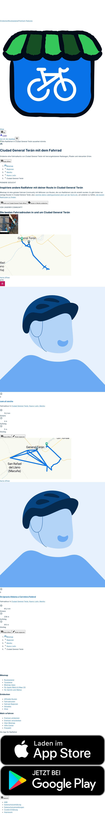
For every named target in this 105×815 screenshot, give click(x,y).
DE (4, 132)
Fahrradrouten (9, 701)
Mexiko (9, 172)
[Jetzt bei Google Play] (52, 780)
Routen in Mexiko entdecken (38, 203)
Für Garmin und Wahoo (13, 690)
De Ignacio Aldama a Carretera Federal (18, 597)
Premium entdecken (11, 718)
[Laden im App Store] (52, 750)
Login (4, 136)
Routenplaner (13, 21)
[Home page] (52, 10)
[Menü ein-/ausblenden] (17, 138)
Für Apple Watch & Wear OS (15, 687)
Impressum (8, 812)
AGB (5, 802)
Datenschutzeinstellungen (14, 807)
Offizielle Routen (10, 699)
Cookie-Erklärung (11, 810)
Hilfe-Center (9, 725)
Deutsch (5, 798)
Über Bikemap (9, 723)
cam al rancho (6, 401)
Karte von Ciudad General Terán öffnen (14, 203)
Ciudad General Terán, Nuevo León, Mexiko (28, 406)
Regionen (10, 169)
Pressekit (7, 728)
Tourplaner (8, 682)
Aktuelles (7, 706)
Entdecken (4, 21)
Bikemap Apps (9, 685)
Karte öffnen (7, 161)
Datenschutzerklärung (12, 805)
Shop (6, 709)
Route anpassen (20, 437)
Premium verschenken (12, 720)
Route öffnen (7, 437)
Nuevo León (11, 175)
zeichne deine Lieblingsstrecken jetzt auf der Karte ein (56, 195)
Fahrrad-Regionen (11, 704)
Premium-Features (25, 21)
